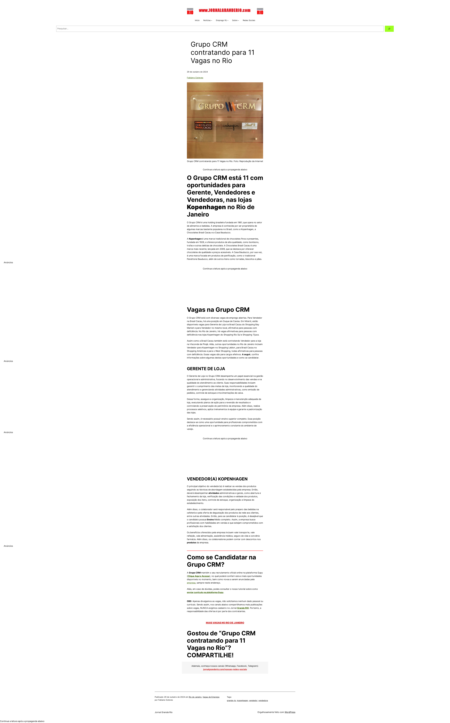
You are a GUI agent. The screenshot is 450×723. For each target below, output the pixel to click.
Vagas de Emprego (211, 697)
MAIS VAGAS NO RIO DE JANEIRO (225, 622)
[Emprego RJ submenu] (228, 20)
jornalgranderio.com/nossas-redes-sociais (225, 669)
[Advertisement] (225, 286)
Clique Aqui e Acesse (199, 576)
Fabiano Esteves (195, 77)
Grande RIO (243, 608)
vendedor (253, 700)
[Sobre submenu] (238, 20)
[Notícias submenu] (211, 20)
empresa (191, 583)
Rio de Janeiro (195, 697)
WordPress (290, 712)
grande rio (231, 700)
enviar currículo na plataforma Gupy (205, 592)
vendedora (263, 700)
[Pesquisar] (389, 29)
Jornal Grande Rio (163, 712)
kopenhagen (242, 700)
